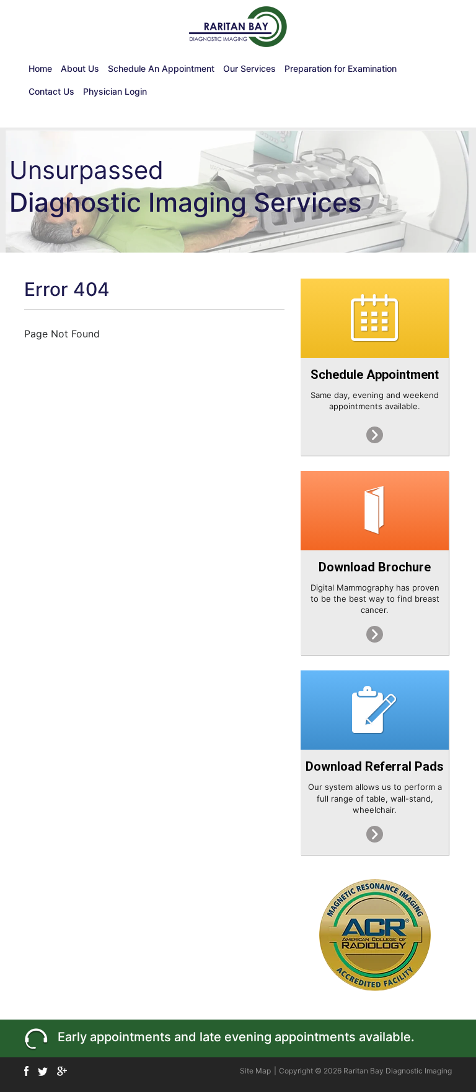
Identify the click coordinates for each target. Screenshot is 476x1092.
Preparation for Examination (340, 68)
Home (40, 68)
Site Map (255, 1070)
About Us (80, 68)
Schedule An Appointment (161, 68)
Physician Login (115, 91)
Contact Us (51, 91)
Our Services (249, 68)
